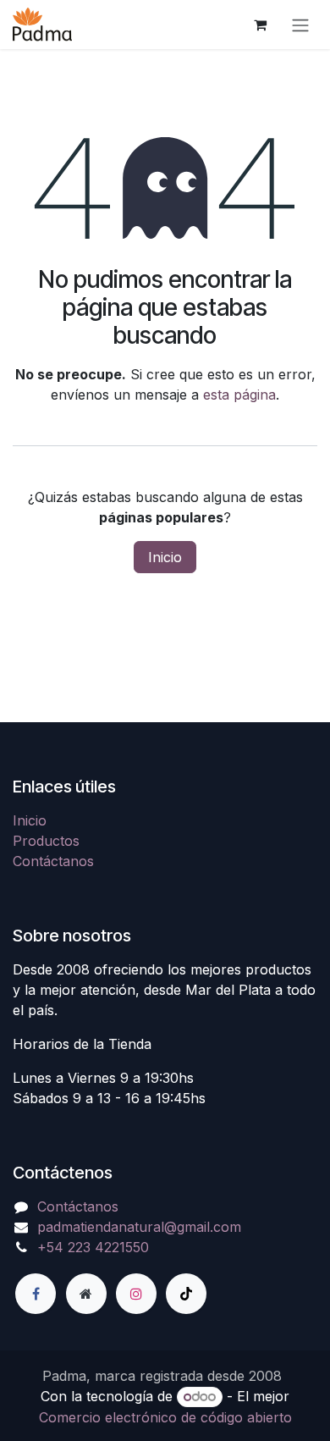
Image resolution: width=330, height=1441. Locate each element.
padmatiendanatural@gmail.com (139, 1226)
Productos (46, 840)
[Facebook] (35, 1293)
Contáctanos (53, 861)
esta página (239, 394)
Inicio (165, 557)
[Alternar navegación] (300, 24)
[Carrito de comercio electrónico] (260, 24)
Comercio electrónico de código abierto (165, 1417)
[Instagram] (136, 1293)
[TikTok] (186, 1293)
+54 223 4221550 (93, 1247)
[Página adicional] (86, 1293)
